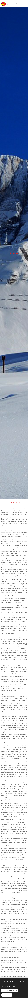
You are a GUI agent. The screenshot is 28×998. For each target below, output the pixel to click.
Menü (25, 3)
